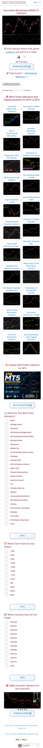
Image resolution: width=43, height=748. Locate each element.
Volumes (13, 504)
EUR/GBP (13, 650)
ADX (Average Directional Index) (22, 436)
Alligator (13, 492)
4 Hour (12, 579)
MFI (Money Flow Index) (19, 500)
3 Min (12, 555)
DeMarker (13, 512)
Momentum (14, 444)
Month (12, 591)
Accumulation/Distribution (20, 496)
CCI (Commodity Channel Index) (21, 452)
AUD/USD (13, 642)
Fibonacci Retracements (19, 472)
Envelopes (14, 456)
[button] (5, 700)
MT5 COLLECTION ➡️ (22, 405)
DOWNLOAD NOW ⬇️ (21, 66)
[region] (22, 701)
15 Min (12, 567)
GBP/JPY (13, 662)
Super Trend (14, 468)
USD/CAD (13, 638)
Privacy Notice (32, 726)
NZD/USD (13, 646)
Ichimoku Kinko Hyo (17, 488)
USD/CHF (13, 634)
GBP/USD (13, 630)
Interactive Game (20, 726)
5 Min (12, 559)
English (26, 745)
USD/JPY (13, 626)
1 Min (12, 551)
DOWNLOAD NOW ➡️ (22, 713)
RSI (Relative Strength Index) (20, 432)
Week (12, 587)
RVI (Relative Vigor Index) (19, 520)
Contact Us (21, 728)
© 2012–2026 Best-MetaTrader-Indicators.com (21, 734)
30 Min (12, 571)
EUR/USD (13, 622)
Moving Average (16, 440)
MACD (12, 421)
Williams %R (14, 448)
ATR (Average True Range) (20, 508)
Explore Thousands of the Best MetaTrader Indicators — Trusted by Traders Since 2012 (14, 2)
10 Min (12, 563)
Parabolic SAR (15, 460)
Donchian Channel (17, 480)
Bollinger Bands (16, 424)
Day (11, 583)
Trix (11, 484)
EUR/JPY (13, 658)
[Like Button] (19, 57)
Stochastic (14, 428)
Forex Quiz (8, 726)
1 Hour (12, 575)
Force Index (14, 516)
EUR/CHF (13, 654)
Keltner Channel (16, 476)
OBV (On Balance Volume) (19, 464)
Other (12, 524)
